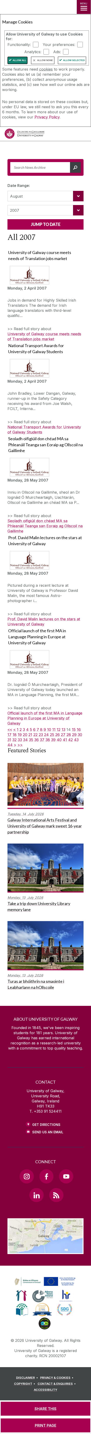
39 (53, 739)
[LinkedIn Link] (36, 1195)
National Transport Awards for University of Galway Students (44, 429)
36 (36, 739)
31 (9, 739)
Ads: (57, 51)
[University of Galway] (24, 135)
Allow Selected (74, 60)
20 (25, 734)
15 (74, 729)
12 (58, 729)
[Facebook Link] (46, 1176)
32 (14, 739)
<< (9, 729)
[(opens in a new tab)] (45, 1286)
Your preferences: (59, 44)
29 (74, 734)
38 (48, 739)
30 (80, 734)
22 (35, 734)
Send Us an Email (47, 1132)
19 (20, 734)
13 (63, 729)
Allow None (45, 60)
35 (31, 739)
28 (68, 734)
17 (9, 734)
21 (30, 734)
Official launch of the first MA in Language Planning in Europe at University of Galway (44, 718)
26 (57, 734)
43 (76, 739)
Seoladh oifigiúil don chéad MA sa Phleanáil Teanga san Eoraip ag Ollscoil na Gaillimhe (45, 525)
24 (46, 734)
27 (63, 734)
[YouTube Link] (66, 1176)
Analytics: (32, 51)
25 (52, 734)
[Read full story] (28, 275)
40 (59, 739)
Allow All (19, 60)
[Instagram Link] (27, 1176)
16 (79, 729)
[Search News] (75, 167)
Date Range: (18, 185)
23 (41, 734)
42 (70, 739)
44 (10, 745)
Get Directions (46, 1125)
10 (49, 729)
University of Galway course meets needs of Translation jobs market (44, 336)
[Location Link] (45, 1250)
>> (20, 745)
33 (20, 739)
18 (15, 734)
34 (25, 739)
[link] (44, 1282)
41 (65, 739)
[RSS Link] (56, 1195)
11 (54, 729)
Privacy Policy (47, 117)
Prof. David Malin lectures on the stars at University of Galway (43, 621)
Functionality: (19, 44)
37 (42, 739)
